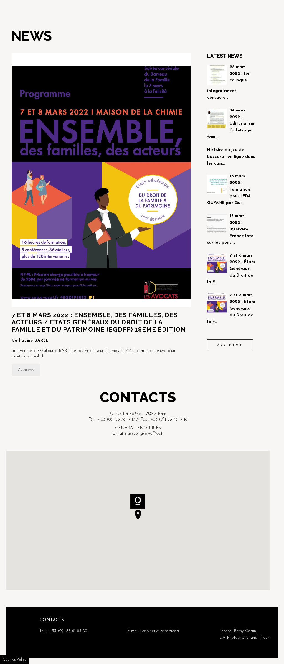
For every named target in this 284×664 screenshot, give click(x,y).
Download (25, 370)
